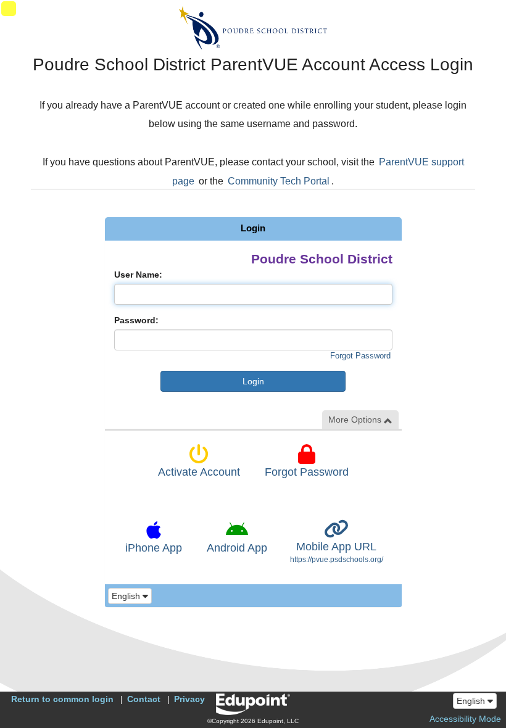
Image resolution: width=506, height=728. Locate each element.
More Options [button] (356, 419)
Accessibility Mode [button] (465, 719)
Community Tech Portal (279, 181)
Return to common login (62, 699)
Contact (143, 699)
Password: (136, 320)
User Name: (138, 274)
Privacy (189, 699)
